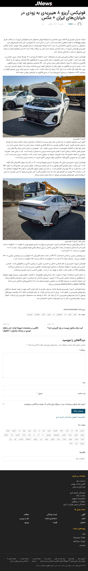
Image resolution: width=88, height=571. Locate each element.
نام (83, 382)
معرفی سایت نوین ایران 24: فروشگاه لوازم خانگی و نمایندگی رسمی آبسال (62, 561)
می (41, 439)
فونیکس (37, 314)
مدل (58, 439)
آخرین (82, 431)
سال (30, 435)
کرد (10, 439)
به (65, 314)
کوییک (82, 444)
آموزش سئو (81, 559)
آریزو (75, 314)
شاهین (17, 435)
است (67, 431)
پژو (15, 439)
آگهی (83, 514)
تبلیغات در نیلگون (78, 501)
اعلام (61, 431)
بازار (35, 431)
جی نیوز (78, 565)
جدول (76, 435)
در (53, 314)
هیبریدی (29, 314)
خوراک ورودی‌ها (79, 537)
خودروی (49, 435)
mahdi (70, 24)
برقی (24, 431)
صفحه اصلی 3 (11, 559)
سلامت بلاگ (80, 495)
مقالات (26, 514)
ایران (69, 314)
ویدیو (27, 522)
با (39, 431)
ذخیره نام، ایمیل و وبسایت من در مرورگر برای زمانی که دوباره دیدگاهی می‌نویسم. (54, 404)
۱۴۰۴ (71, 444)
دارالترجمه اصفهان (78, 417)
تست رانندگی (52, 514)
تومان (7, 431)
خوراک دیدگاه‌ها (79, 541)
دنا (38, 435)
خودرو (64, 435)
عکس (43, 314)
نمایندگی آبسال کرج (63, 417)
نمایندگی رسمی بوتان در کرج (74, 504)
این (44, 431)
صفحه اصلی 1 (36, 559)
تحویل (14, 431)
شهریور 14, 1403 (58, 24)
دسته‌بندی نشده (51, 518)
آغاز (76, 431)
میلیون (35, 439)
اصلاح (83, 522)
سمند (24, 435)
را (34, 435)
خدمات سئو (80, 481)
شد (12, 435)
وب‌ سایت (81, 393)
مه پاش (34, 561)
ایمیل (39, 393)
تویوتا (82, 435)
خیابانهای (59, 314)
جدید (70, 435)
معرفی (52, 439)
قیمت (64, 439)
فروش (70, 439)
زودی (49, 314)
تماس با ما (47, 559)
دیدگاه (82, 350)
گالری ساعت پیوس (78, 484)
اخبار (50, 24)
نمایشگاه (28, 439)
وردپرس (82, 545)
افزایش (55, 431)
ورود (83, 533)
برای (29, 431)
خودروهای (56, 435)
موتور (46, 439)
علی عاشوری (49, 565)
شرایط (6, 435)
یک (76, 444)
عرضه (82, 439)
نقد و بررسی (24, 518)
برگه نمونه (71, 559)
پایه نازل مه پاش (79, 487)
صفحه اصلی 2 (24, 559)
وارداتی (21, 439)
